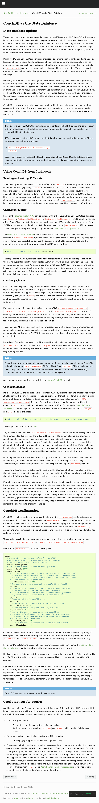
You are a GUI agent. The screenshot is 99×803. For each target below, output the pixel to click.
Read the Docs (52, 798)
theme (30, 798)
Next (89, 777)
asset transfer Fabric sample (20, 235)
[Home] (4, 13)
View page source (87, 13)
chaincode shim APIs (24, 216)
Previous (11, 777)
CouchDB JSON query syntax (68, 228)
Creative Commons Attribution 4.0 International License (57, 793)
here (35, 427)
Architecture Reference (19, 13)
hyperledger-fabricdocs (51, 4)
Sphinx (16, 798)
